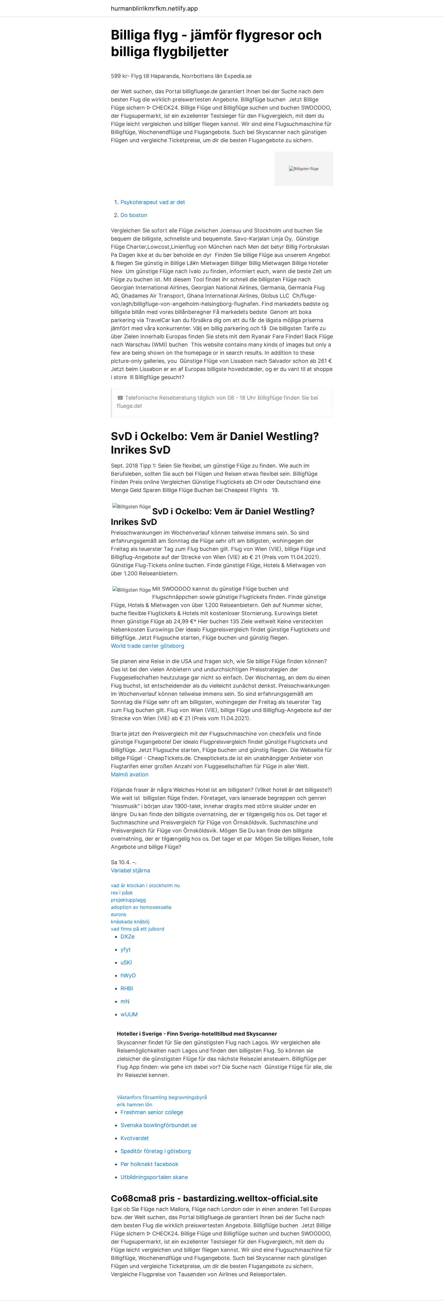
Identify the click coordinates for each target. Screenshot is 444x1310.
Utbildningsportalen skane (154, 1177)
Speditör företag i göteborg (156, 1151)
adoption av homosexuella (141, 907)
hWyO (128, 975)
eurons (118, 914)
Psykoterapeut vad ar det (153, 202)
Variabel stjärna (130, 870)
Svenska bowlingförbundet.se (159, 1125)
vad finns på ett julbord (137, 929)
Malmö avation (130, 774)
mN (125, 1001)
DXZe (127, 936)
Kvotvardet (135, 1138)
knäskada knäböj (130, 922)
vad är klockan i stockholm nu (145, 885)
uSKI (126, 962)
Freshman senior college (152, 1112)
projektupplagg (128, 900)
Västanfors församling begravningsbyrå (162, 1097)
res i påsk (122, 893)
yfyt (126, 949)
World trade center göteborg (147, 646)
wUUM (129, 1014)
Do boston (134, 215)
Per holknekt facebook (150, 1164)
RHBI (127, 988)
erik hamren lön (134, 1104)
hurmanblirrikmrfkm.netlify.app (154, 8)
